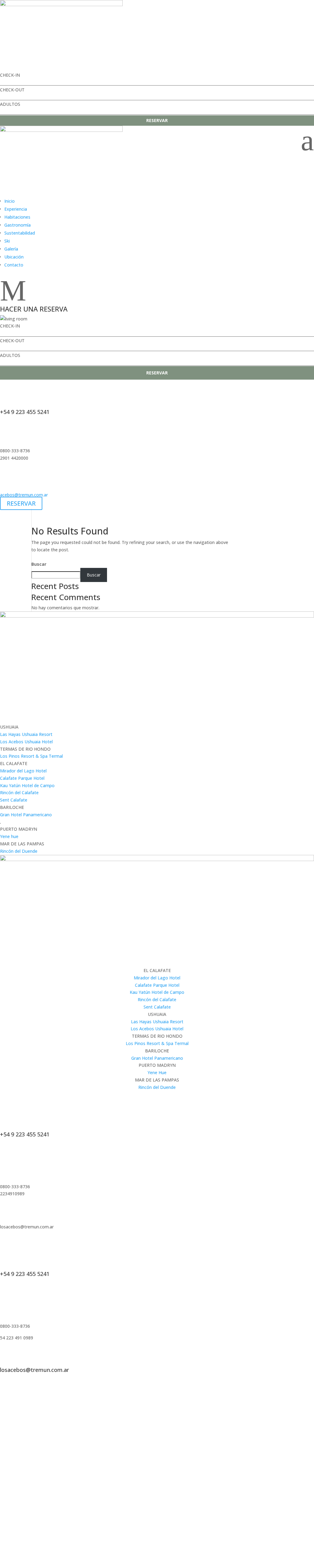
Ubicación (14, 257)
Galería (11, 249)
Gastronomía (17, 225)
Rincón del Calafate (19, 792)
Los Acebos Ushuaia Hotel (26, 742)
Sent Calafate (13, 800)
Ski (7, 241)
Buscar (38, 564)
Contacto (13, 265)
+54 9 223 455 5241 (24, 411)
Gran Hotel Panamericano (26, 815)
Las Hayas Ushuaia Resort (26, 734)
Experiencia (15, 209)
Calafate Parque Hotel (22, 778)
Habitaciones (17, 217)
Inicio (9, 201)
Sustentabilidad (19, 233)
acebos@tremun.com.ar (24, 495)
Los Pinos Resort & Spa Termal (31, 756)
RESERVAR (157, 120)
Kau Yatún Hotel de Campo (27, 785)
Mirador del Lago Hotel (23, 771)
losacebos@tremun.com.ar (34, 1369)
